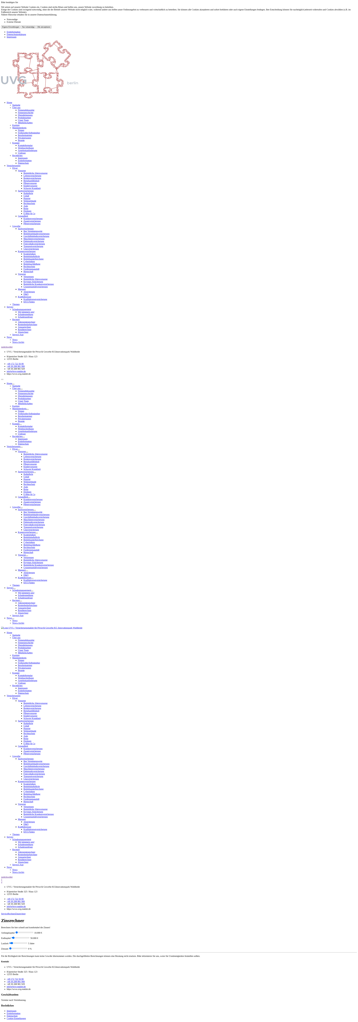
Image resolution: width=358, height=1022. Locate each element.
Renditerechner (24, 329)
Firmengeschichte (25, 112)
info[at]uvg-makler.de (16, 371)
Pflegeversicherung (31, 223)
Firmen (21, 130)
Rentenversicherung (32, 178)
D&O (26, 294)
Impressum (11, 37)
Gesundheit (23, 216)
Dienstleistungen (25, 115)
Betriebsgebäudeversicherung (36, 234)
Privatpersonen (24, 138)
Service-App (17, 334)
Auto (25, 206)
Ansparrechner (24, 327)
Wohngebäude (29, 201)
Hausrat (26, 198)
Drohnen (27, 211)
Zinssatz (4, 949)
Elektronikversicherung (33, 241)
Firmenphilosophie (26, 110)
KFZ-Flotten (29, 302)
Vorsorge (22, 170)
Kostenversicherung (27, 251)
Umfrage (22, 153)
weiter (10, 347)
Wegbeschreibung (26, 148)
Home (9, 102)
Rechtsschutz (29, 203)
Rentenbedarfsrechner (27, 324)
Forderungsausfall (31, 269)
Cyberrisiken (29, 261)
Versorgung (28, 276)
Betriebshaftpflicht (31, 256)
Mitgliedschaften (25, 123)
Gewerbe (16, 226)
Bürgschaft (28, 271)
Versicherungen (13, 165)
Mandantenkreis (19, 128)
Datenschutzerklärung (16, 34)
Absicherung (29, 292)
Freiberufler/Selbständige (29, 133)
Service (10, 307)
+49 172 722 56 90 (15, 364)
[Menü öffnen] (2, 379)
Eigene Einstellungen (10, 27)
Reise (25, 208)
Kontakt (15, 143)
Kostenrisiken (29, 254)
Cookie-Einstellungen (16, 1018)
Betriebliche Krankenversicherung (38, 284)
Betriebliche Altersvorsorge (35, 173)
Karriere (16, 125)
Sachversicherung (26, 191)
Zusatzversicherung (32, 221)
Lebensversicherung (32, 175)
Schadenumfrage (25, 317)
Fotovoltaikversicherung (34, 244)
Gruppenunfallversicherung (35, 286)
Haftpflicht (28, 193)
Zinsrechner (23, 332)
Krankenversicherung (33, 218)
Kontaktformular (25, 145)
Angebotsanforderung (27, 150)
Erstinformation (13, 32)
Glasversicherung (31, 249)
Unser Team (23, 120)
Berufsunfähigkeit (31, 181)
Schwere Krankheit (32, 188)
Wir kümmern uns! (26, 312)
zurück (4, 347)
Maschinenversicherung (33, 239)
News (9, 337)
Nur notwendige (28, 27)
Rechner (16, 319)
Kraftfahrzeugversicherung (35, 299)
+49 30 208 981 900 (16, 366)
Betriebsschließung (31, 264)
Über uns (16, 107)
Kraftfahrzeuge (24, 297)
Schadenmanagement (21, 309)
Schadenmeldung (25, 314)
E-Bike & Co (29, 213)
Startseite (16, 105)
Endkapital (6, 938)
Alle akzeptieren (43, 27)
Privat (14, 168)
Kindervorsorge (30, 186)
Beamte (21, 140)
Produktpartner (24, 117)
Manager (22, 289)
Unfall (26, 196)
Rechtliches (17, 155)
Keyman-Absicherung (33, 281)
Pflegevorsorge (30, 183)
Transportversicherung (33, 246)
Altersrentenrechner (26, 322)
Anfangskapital (8, 933)
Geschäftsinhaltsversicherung (36, 236)
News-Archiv (18, 342)
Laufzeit (4, 943)
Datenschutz (23, 163)
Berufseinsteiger (25, 135)
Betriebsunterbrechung (33, 259)
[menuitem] (182, 132)
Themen (16, 304)
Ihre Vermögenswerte (32, 231)
